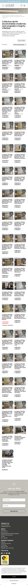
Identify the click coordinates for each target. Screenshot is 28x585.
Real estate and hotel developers (10, 533)
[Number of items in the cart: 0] (24, 5)
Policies (3, 542)
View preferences (14, 580)
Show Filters (22, 40)
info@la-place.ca (5, 526)
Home (3, 15)
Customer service (6, 543)
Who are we (4, 532)
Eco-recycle (4, 538)
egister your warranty (8, 548)
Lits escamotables (10, 15)
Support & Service (7, 540)
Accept (14, 576)
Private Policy (14, 583)
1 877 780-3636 (5, 525)
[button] (2, 1)
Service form (4, 546)
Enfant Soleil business (7, 535)
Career (3, 536)
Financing (3, 545)
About (3, 529)
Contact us (5, 523)
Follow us (4, 550)
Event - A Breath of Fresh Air (14, 1)
